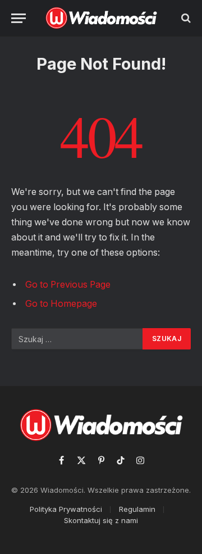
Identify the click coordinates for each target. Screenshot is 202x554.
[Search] (185, 18)
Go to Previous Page (68, 284)
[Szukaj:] (77, 338)
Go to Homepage (61, 303)
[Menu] (18, 18)
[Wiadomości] (101, 18)
